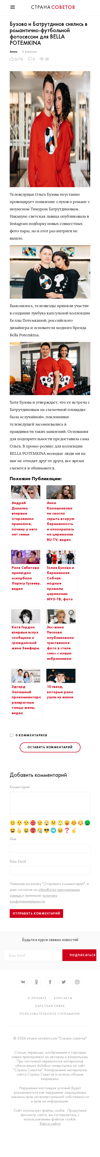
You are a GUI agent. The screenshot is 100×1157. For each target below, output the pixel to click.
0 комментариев (31, 735)
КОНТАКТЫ (63, 998)
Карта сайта (50, 1123)
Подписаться (83, 955)
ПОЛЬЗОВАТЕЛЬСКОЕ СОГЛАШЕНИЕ (50, 1014)
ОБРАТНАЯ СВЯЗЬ (50, 1006)
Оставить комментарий (50, 747)
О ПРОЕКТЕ (37, 998)
